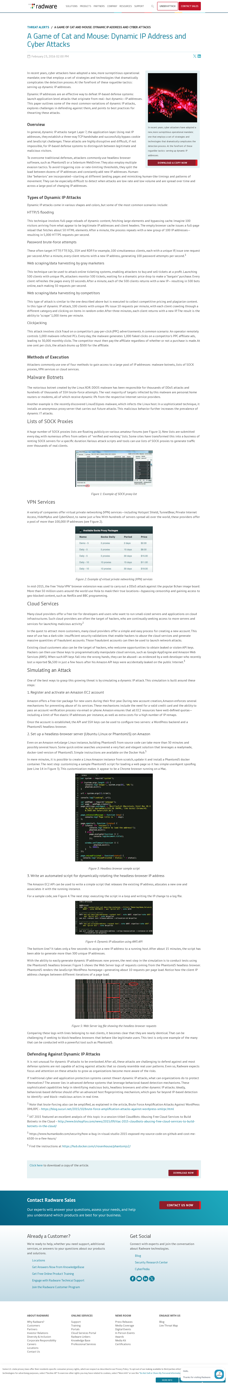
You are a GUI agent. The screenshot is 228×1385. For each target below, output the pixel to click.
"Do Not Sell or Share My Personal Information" (160, 1373)
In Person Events (125, 1333)
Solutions (72, 6)
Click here (36, 1165)
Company (112, 6)
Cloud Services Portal (83, 1333)
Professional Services (83, 1344)
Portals (75, 1329)
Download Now (183, 1172)
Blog (138, 1256)
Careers (31, 1344)
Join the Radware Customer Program (56, 1287)
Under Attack (168, 6)
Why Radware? (35, 1322)
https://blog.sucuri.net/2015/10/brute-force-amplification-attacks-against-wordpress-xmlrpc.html (107, 1109)
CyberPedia (142, 1269)
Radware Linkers (80, 1336)
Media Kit (120, 1340)
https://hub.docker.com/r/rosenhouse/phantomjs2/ (96, 1146)
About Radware (38, 1315)
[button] (152, 6)
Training (76, 1325)
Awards (119, 1336)
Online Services (82, 1315)
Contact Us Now (180, 1205)
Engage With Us (169, 1315)
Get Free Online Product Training (53, 1274)
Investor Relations (37, 1333)
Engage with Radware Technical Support (58, 1280)
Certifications (123, 1344)
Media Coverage (124, 1325)
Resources (126, 6)
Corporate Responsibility (41, 1340)
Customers (33, 1325)
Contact (189, 6)
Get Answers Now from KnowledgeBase (58, 1267)
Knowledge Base (80, 1340)
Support (139, 6)
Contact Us (33, 1351)
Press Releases (124, 1322)
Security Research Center (151, 1262)
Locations (38, 1260)
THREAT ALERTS (38, 27)
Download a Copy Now (172, 162)
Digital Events (123, 1329)
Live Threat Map (168, 1325)
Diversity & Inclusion (39, 1336)
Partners (99, 6)
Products (85, 6)
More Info (167, 1380)
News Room (123, 1315)
